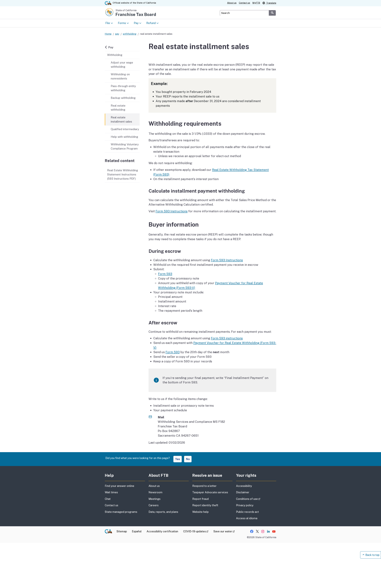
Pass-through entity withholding (123, 88)
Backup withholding (123, 97)
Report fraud (200, 498)
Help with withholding (124, 136)
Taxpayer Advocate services (210, 492)
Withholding (114, 54)
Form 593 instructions (227, 338)
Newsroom (155, 492)
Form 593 (165, 274)
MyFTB (256, 2)
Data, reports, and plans (163, 511)
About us (231, 2)
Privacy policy (244, 505)
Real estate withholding (118, 107)
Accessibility (244, 485)
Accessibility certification (162, 531)
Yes (177, 459)
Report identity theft (205, 505)
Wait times (111, 492)
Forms (122, 23)
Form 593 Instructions (172, 211)
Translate (271, 3)
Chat (108, 498)
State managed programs (121, 511)
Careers (154, 505)
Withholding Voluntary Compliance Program (125, 146)
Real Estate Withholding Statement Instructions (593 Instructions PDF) (122, 174)
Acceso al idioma (246, 518)
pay (117, 33)
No (188, 459)
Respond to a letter (204, 485)
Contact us (244, 2)
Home (108, 33)
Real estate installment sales (121, 119)
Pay (136, 23)
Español (137, 531)
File (107, 23)
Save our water (224, 531)
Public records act (247, 511)
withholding (129, 33)
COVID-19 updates (195, 531)
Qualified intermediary (125, 129)
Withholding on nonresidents (120, 76)
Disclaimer (242, 492)
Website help (200, 511)
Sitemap (122, 531)
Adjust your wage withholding (122, 64)
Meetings (154, 498)
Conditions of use (256, 498)
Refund (151, 23)
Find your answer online (119, 485)
